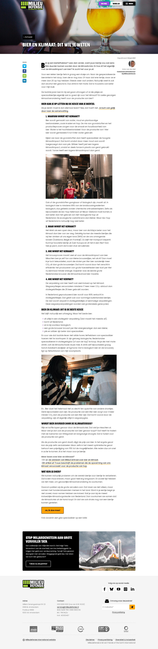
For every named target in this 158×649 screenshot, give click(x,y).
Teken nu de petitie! (38, 564)
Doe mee (104, 3)
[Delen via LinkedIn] (24, 81)
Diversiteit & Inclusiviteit (125, 640)
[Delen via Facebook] (24, 71)
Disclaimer (90, 640)
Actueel (28, 37)
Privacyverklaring (118, 612)
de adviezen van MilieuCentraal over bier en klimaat (73, 459)
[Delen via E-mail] (24, 76)
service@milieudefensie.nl (68, 607)
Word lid (116, 3)
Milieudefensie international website (40, 640)
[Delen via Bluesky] (24, 66)
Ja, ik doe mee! (52, 510)
